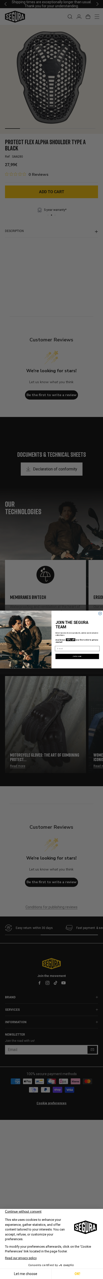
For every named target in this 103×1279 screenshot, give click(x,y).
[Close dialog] (100, 613)
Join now (77, 656)
